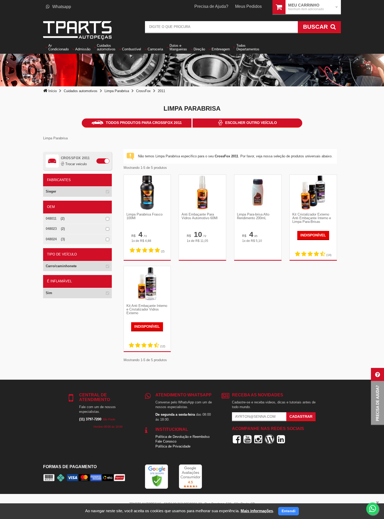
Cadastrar (300, 416)
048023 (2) (55, 229)
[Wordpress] (269, 439)
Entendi (288, 511)
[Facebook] (237, 439)
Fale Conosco (165, 441)
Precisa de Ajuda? (211, 6)
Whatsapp (61, 6)
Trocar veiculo (75, 164)
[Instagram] (258, 439)
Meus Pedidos (248, 6)
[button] (377, 397)
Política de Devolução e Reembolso (182, 437)
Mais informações (257, 511)
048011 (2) (55, 218)
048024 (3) (55, 239)
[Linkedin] (281, 439)
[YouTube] (247, 439)
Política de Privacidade (172, 446)
